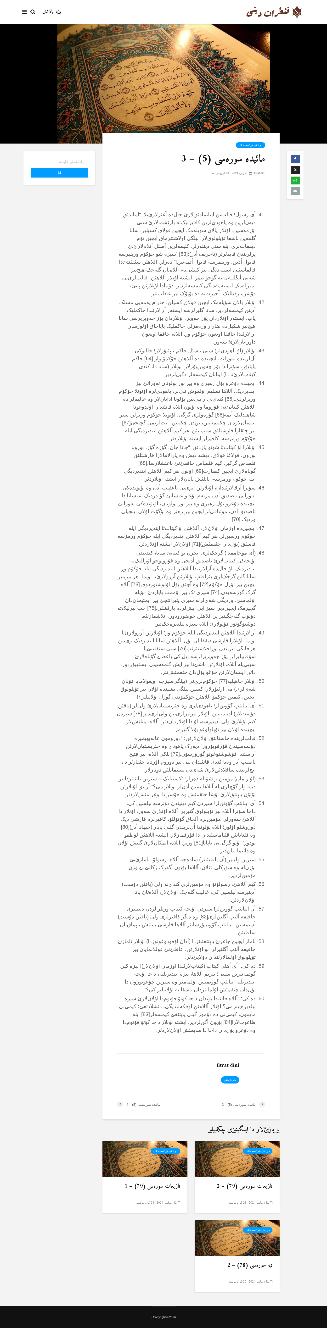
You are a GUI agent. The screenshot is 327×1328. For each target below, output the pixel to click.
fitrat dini (259, 173)
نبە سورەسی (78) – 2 (249, 1265)
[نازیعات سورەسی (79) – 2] (237, 1158)
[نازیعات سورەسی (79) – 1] (144, 1158)
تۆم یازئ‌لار (230, 1080)
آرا (59, 172)
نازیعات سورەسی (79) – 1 (152, 1186)
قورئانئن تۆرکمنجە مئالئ (250, 145)
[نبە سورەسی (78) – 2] (237, 1237)
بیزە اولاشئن (51, 12)
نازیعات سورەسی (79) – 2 (244, 1186)
